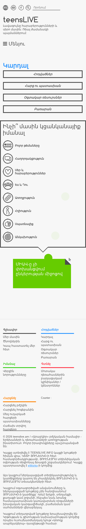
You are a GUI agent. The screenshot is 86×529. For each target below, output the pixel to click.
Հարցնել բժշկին (15, 405)
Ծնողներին (11, 341)
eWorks (33, 465)
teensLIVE (20, 19)
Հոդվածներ (42, 74)
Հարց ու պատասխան (43, 85)
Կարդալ (47, 336)
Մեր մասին (11, 336)
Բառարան (42, 109)
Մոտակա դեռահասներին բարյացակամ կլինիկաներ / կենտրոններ (53, 378)
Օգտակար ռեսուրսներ (43, 97)
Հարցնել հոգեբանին (18, 409)
